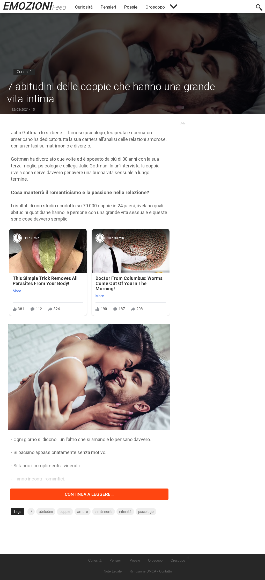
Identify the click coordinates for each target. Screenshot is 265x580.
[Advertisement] (217, 157)
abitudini (46, 512)
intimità (125, 512)
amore (82, 512)
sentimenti (103, 512)
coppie (65, 512)
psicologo (146, 512)
